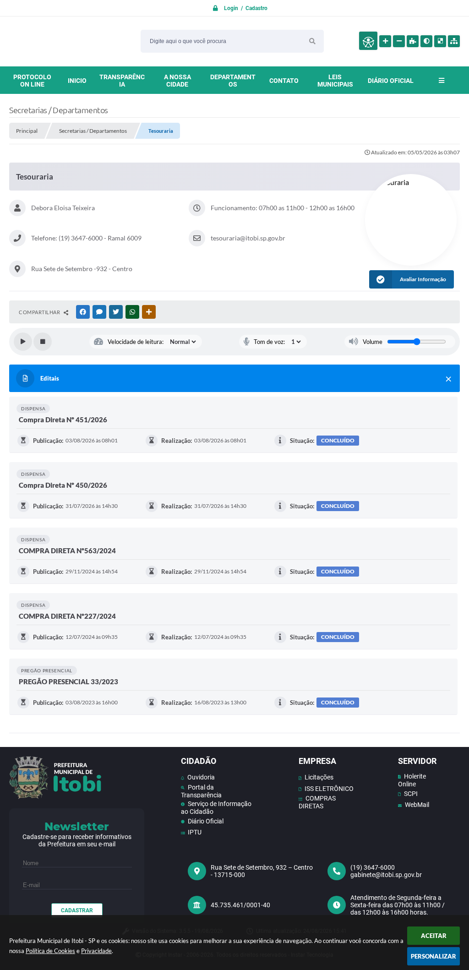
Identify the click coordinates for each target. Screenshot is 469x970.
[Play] (23, 341)
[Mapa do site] (454, 41)
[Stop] (42, 341)
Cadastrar (77, 910)
